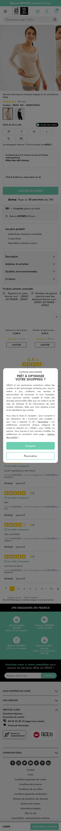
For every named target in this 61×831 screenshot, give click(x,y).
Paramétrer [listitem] (30, 456)
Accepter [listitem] (30, 446)
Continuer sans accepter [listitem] (30, 371)
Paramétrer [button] (43, 421)
